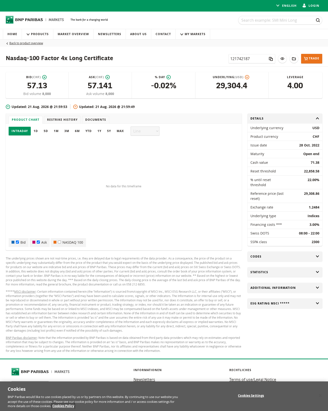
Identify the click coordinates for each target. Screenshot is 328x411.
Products (40, 34)
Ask (44, 242)
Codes (257, 256)
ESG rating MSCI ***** (270, 303)
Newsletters (109, 34)
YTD (88, 131)
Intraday (20, 131)
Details (257, 118)
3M (66, 131)
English (289, 6)
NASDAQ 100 (72, 242)
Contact (163, 34)
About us (138, 34)
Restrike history (62, 120)
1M (56, 131)
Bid (23, 242)
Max (120, 131)
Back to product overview (26, 43)
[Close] (320, 395)
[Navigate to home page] (35, 20)
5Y (109, 131)
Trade (314, 59)
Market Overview (73, 34)
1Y (99, 131)
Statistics (259, 272)
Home (12, 34)
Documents (95, 120)
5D (46, 131)
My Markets (195, 34)
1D (36, 131)
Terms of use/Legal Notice (252, 379)
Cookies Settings (251, 395)
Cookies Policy (63, 406)
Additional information (273, 288)
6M (77, 131)
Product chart (25, 120)
